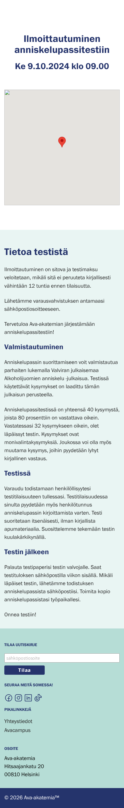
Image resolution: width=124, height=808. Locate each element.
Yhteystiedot (18, 721)
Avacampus (17, 730)
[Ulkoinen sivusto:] (8, 697)
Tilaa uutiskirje (20, 645)
